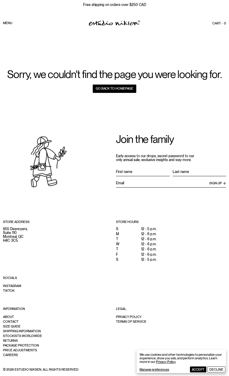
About (8, 317)
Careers (10, 355)
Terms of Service (131, 321)
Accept (198, 369)
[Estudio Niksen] (114, 23)
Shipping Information (22, 331)
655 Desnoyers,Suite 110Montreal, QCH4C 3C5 (15, 235)
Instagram (12, 286)
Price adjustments (20, 350)
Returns (10, 340)
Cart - (219, 23)
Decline (216, 369)
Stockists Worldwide (22, 336)
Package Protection (21, 345)
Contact (10, 321)
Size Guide (12, 326)
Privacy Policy (166, 362)
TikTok (9, 290)
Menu (7, 23)
